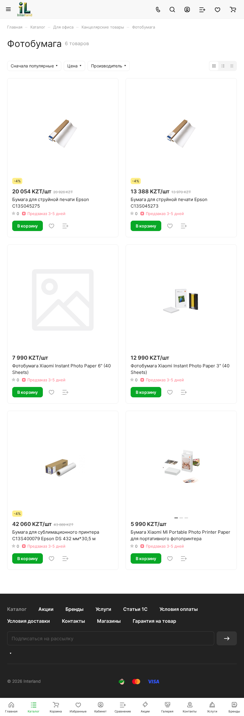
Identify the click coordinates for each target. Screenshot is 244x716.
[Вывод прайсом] (231, 65)
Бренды (74, 609)
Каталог (16, 609)
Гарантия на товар (154, 621)
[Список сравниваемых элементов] (202, 9)
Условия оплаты (178, 609)
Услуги (103, 609)
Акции (46, 609)
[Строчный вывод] (222, 65)
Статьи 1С (135, 609)
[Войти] (187, 9)
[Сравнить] (65, 226)
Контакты (73, 621)
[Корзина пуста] (233, 9)
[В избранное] (51, 226)
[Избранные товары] (217, 9)
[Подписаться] (227, 638)
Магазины (109, 621)
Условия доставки (28, 621)
